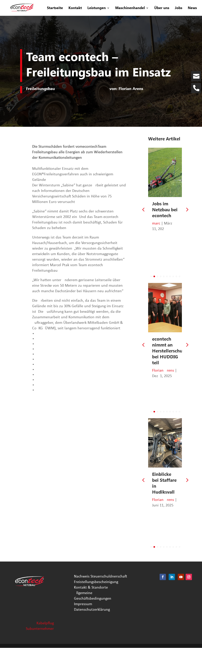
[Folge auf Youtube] (181, 577)
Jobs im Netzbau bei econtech (165, 209)
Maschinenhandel (130, 8)
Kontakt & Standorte (91, 588)
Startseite (55, 8)
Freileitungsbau (40, 88)
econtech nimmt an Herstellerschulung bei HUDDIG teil (172, 350)
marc (156, 223)
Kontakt (75, 8)
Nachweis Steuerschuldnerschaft (100, 577)
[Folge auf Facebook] (163, 577)
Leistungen (96, 8)
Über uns (161, 8)
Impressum (83, 604)
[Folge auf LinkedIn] (172, 577)
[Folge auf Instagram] (189, 577)
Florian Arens (163, 371)
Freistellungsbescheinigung (96, 582)
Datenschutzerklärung (92, 610)
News (192, 8)
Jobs (178, 8)
